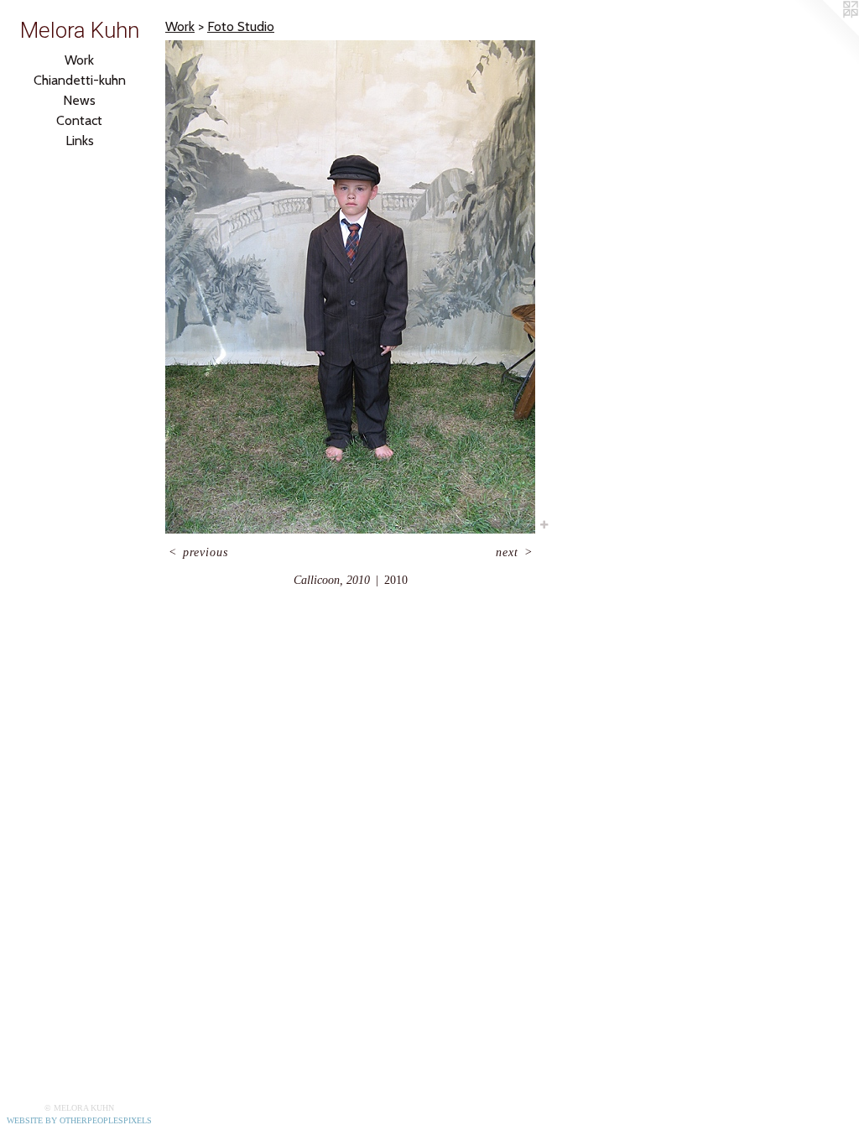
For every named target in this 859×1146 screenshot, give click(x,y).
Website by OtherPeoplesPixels (79, 1120)
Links (79, 140)
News (79, 100)
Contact (79, 120)
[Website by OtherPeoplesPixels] (825, 33)
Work (79, 60)
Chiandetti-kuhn (80, 80)
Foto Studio (240, 26)
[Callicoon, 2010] (350, 287)
